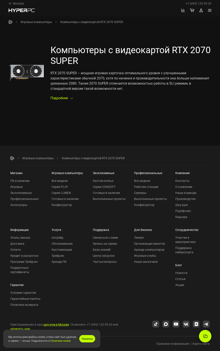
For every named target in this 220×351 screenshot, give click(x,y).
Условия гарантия (23, 293)
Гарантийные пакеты (25, 299)
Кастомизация (62, 249)
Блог (178, 265)
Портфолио (183, 211)
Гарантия (17, 285)
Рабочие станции (146, 187)
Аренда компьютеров (149, 249)
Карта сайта (201, 344)
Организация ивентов (149, 243)
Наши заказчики (146, 262)
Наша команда (185, 193)
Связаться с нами (105, 237)
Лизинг (139, 237)
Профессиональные (24, 199)
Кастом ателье (103, 181)
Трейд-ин (58, 256)
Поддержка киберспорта (184, 250)
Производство (185, 199)
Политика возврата (24, 305)
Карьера (181, 217)
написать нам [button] (20, 329)
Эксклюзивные (21, 193)
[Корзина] (192, 10)
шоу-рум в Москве (56, 324)
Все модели (60, 181)
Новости (181, 273)
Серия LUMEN (61, 193)
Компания (182, 173)
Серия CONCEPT (104, 187)
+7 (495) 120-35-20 (198, 3)
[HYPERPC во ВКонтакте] (186, 323)
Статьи (180, 279)
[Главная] (10, 22)
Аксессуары (18, 205)
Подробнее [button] (59, 98)
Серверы (140, 193)
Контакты (182, 181)
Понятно (87, 339)
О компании (183, 187)
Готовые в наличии (65, 199)
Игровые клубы (145, 256)
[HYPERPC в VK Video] (196, 323)
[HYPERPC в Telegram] (206, 323)
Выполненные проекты (109, 199)
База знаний (101, 249)
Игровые (16, 187)
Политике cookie (60, 340)
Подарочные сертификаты (19, 270)
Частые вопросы (105, 262)
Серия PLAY (60, 187)
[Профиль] (201, 10)
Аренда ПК (59, 262)
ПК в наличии (19, 181)
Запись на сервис (105, 243)
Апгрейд (57, 237)
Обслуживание (62, 243)
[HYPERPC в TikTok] (155, 323)
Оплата (15, 249)
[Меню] (209, 10)
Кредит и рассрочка (24, 256)
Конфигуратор (62, 205)
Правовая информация (172, 344)
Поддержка (101, 230)
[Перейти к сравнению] (183, 10)
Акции (179, 285)
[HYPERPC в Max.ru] (165, 323)
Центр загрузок (104, 256)
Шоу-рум (181, 205)
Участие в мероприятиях (185, 239)
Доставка (17, 243)
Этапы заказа (20, 237)
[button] (16, 3)
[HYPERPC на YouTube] (176, 323)
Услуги (56, 230)
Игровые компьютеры (36, 22)
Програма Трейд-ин (24, 262)
